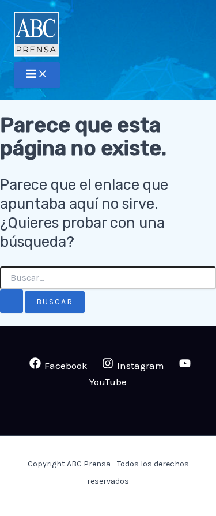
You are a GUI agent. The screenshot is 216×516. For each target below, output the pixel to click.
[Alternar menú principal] (37, 75)
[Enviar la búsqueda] (11, 301)
